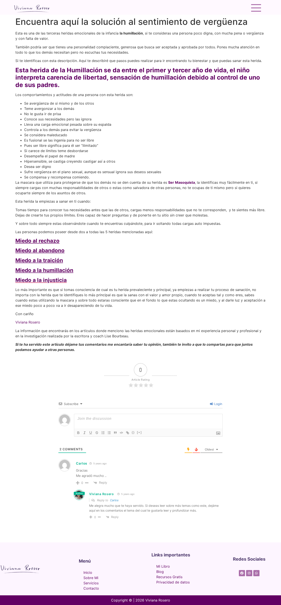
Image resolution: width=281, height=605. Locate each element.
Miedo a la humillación (44, 270)
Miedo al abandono (40, 250)
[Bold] (78, 432)
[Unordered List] (109, 432)
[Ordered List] (103, 432)
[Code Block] (121, 432)
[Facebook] (242, 573)
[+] (139, 432)
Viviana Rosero (101, 494)
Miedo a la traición (39, 260)
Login (217, 404)
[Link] (127, 432)
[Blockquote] (115, 432)
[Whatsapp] (256, 573)
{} (133, 432)
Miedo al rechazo (37, 241)
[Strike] (97, 432)
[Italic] (84, 432)
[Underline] (91, 432)
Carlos (114, 500)
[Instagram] (249, 573)
